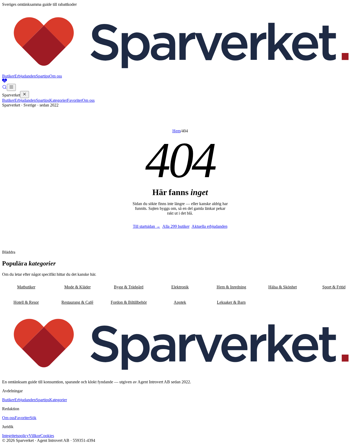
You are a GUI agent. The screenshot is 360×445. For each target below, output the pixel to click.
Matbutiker (26, 287)
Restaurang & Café (77, 302)
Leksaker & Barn (231, 302)
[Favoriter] (180, 81)
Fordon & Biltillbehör (129, 302)
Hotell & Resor (26, 302)
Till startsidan (146, 226)
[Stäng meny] (24, 94)
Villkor (34, 435)
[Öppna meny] (11, 87)
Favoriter (74, 100)
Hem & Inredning (231, 287)
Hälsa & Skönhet (282, 287)
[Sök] (4, 88)
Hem (176, 131)
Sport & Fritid (334, 287)
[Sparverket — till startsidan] (180, 71)
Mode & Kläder (77, 287)
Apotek (180, 302)
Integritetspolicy (15, 435)
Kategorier (58, 100)
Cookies (47, 435)
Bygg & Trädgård (128, 287)
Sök (33, 417)
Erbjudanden (25, 76)
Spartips (42, 76)
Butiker (8, 76)
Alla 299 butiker (175, 226)
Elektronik (180, 287)
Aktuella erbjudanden (209, 226)
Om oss (55, 76)
